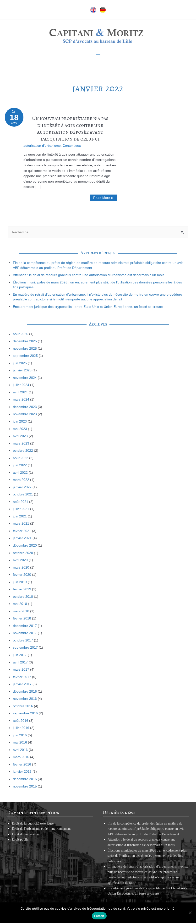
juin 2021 (20, 516)
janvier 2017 (22, 684)
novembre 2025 (25, 348)
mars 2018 (21, 611)
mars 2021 (21, 523)
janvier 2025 (22, 370)
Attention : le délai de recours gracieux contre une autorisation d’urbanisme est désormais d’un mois (88, 275)
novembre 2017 (25, 633)
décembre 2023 (25, 407)
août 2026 (20, 334)
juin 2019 (20, 582)
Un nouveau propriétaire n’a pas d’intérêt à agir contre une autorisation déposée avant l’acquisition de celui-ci (70, 128)
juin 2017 (20, 655)
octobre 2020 (23, 553)
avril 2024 (20, 392)
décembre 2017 (25, 626)
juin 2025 (20, 363)
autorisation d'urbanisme (42, 145)
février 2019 (22, 589)
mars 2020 (21, 567)
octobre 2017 (23, 640)
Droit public (20, 839)
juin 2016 (20, 735)
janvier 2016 (22, 771)
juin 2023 (20, 421)
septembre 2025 (25, 356)
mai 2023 (20, 429)
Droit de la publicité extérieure (33, 823)
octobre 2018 (23, 596)
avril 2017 (20, 662)
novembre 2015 (25, 786)
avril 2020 (20, 560)
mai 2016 (20, 742)
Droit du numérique (25, 834)
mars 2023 (21, 443)
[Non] (190, 912)
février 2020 (22, 574)
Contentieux (72, 145)
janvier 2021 (22, 538)
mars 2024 (21, 399)
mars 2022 (21, 480)
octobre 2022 (23, 450)
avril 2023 (20, 436)
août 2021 (20, 502)
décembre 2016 (25, 691)
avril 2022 (20, 472)
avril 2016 (20, 750)
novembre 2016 (25, 698)
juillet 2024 (21, 385)
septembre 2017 (25, 647)
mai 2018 (20, 604)
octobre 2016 (23, 706)
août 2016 (20, 720)
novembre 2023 (25, 414)
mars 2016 (21, 757)
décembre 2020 (25, 545)
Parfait (99, 916)
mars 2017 (21, 669)
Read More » (103, 198)
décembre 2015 (25, 779)
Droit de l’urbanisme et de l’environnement (41, 829)
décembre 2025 (25, 341)
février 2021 (22, 531)
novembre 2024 (25, 378)
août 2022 (20, 458)
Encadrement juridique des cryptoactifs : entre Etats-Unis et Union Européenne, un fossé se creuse (88, 307)
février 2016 (22, 764)
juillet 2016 (21, 728)
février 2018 (22, 618)
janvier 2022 (22, 487)
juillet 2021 (21, 509)
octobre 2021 (23, 494)
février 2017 (22, 677)
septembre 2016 (25, 713)
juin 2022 (20, 465)
